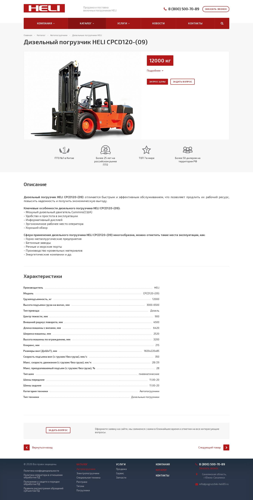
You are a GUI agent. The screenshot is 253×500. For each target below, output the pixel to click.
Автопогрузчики (85, 469)
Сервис (120, 473)
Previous (29, 91)
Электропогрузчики (87, 473)
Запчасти (121, 477)
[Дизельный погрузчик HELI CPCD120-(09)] (82, 95)
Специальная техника (88, 477)
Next (138, 91)
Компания (45, 23)
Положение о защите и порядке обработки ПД (42, 483)
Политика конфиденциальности (41, 471)
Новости (158, 23)
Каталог (86, 23)
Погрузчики (83, 490)
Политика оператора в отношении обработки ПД (43, 476)
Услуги (122, 23)
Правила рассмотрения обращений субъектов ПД (43, 489)
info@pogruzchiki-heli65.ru (214, 484)
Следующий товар (209, 447)
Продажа (121, 469)
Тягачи (80, 486)
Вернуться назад (42, 447)
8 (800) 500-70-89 (183, 9)
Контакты (195, 23)
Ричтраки (81, 481)
